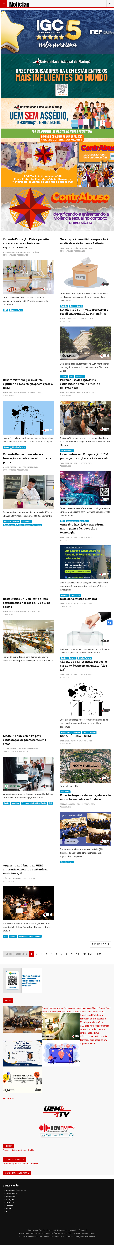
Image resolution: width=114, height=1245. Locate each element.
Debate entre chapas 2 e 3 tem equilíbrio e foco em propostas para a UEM (28, 384)
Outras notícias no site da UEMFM (18, 1150)
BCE (5, 936)
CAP (71, 376)
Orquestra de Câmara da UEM (30, 936)
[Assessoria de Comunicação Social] (23, 3)
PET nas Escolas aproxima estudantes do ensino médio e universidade (80, 384)
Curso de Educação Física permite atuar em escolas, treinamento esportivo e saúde (26, 243)
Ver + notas (8, 1098)
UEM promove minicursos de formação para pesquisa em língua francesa (93, 1040)
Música (13, 936)
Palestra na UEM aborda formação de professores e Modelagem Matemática (93, 1018)
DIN (62, 521)
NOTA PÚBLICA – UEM (75, 736)
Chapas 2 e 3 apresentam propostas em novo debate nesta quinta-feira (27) (83, 665)
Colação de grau (67, 862)
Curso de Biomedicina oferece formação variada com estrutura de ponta (27, 458)
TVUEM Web (11, 1196)
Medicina (15, 803)
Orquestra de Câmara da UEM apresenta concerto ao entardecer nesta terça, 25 (26, 869)
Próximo (88, 954)
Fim (99, 954)
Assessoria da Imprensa (16, 1190)
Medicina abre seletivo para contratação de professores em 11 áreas (25, 740)
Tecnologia (75, 595)
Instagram (10, 1199)
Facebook (10, 1202)
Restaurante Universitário (70, 732)
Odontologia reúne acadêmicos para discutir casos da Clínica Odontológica (76, 1008)
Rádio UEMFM (11, 1193)
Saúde (6, 803)
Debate (7, 447)
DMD (50, 803)
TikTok (8, 1208)
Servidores (80, 376)
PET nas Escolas (67, 451)
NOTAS (8, 1000)
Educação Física (16, 310)
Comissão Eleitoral (68, 658)
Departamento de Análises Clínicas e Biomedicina (22, 525)
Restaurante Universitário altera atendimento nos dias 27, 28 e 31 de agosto (26, 602)
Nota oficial (65, 792)
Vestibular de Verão (11, 521)
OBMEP (64, 376)
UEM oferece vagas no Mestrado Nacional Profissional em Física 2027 (74, 1011)
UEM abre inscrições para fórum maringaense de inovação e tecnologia (82, 528)
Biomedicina (26, 521)
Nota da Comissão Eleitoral (78, 599)
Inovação (64, 595)
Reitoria (64, 306)
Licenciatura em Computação (77, 521)
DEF (5, 310)
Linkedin (9, 1205)
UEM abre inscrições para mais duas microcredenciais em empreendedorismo (94, 1029)
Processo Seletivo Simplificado (34, 803)
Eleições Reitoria (76, 306)
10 (77, 954)
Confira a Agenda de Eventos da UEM (20, 1163)
